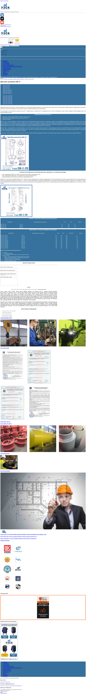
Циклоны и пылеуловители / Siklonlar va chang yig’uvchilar (14, 79)
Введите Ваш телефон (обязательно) (8, 273)
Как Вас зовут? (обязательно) (6, 267)
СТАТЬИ (3, 531)
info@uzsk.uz (9, 24)
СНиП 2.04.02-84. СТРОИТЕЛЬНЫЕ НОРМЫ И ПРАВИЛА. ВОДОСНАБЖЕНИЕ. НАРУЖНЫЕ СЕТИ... (23, 534)
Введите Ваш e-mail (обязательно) (7, 270)
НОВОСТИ (4, 532)
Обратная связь (3, 25)
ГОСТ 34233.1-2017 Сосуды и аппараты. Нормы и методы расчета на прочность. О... (18, 536)
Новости (5, 74)
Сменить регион (7, 26)
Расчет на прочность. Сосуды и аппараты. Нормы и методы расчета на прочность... (18, 538)
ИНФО (3, 530)
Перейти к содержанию (4, 0)
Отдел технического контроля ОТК (12, 66)
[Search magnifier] (1, 47)
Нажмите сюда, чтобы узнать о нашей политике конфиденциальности (10, 685)
